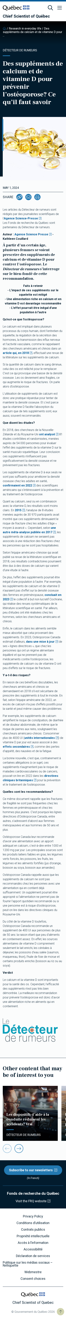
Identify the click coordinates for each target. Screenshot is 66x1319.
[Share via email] (28, 197)
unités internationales (39, 738)
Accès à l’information (33, 1242)
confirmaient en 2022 (17, 485)
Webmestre (33, 1272)
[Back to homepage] (4, 28)
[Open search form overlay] (50, 8)
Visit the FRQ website (31, 1201)
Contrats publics (33, 1229)
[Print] (37, 197)
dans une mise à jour (40, 641)
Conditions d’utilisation (33, 1222)
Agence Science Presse (31, 234)
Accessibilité (33, 1249)
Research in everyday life (25, 28)
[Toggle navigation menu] (59, 8)
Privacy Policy (33, 1216)
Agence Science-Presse (21, 218)
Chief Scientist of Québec (26, 16)
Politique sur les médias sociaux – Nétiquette (28, 1264)
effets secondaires (16, 746)
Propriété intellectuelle (33, 1236)
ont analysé (47, 434)
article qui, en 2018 (16, 353)
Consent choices (33, 1278)
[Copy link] (19, 197)
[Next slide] (19, 1149)
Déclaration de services (33, 1255)
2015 (18, 510)
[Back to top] (60, 1311)
